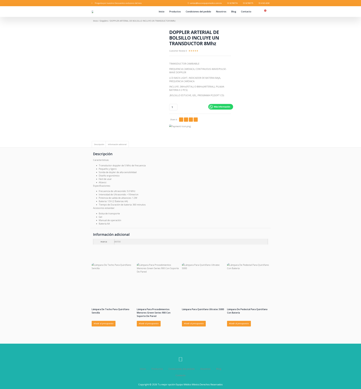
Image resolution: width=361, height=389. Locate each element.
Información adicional (117, 144)
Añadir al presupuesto (104, 323)
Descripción (99, 144)
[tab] (99, 144)
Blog (233, 11)
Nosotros (221, 11)
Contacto (246, 11)
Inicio (161, 11)
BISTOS (117, 241)
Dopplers (104, 20)
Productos (175, 11)
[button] (181, 119)
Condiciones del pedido (198, 11)
